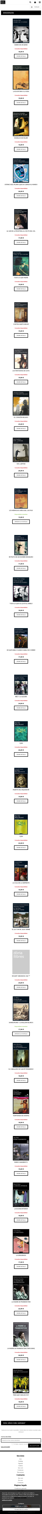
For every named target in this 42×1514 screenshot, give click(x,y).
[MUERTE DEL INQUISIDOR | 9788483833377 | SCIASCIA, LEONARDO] (21, 776)
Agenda (20, 1463)
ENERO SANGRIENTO (21, 1162)
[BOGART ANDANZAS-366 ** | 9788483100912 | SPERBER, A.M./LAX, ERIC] (21, 962)
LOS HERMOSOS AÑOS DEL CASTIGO (21, 510)
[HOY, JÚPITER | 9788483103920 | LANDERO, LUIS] (21, 450)
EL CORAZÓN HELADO (21, 417)
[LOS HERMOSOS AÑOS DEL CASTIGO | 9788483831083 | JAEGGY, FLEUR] (21, 496)
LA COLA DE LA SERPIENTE (21, 883)
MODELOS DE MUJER (21, 138)
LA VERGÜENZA (21, 1255)
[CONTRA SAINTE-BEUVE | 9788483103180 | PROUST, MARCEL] (21, 310)
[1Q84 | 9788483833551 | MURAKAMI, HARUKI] (21, 822)
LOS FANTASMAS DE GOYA (21, 371)
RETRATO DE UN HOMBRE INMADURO (21, 557)
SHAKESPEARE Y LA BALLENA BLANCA (21, 1022)
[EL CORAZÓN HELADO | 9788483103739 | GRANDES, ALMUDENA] (21, 403)
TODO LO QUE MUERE (21, 277)
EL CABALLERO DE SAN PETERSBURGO (21, 1069)
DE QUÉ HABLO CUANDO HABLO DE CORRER (21, 650)
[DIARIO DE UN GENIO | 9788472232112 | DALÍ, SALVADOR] (21, 31)
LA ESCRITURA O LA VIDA (21, 91)
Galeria (20, 1465)
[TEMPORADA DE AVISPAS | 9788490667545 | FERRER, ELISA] (21, 1101)
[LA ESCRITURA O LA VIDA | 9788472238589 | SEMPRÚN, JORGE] (21, 77)
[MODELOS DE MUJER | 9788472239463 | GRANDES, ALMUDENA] (21, 124)
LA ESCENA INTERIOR (21, 1209)
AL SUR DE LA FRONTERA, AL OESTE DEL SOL (21, 231)
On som (20, 1480)
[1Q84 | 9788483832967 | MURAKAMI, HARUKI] (21, 729)
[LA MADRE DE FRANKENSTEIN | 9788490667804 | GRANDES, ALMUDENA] (21, 1288)
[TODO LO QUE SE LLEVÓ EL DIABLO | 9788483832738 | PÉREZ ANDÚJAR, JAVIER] (21, 589)
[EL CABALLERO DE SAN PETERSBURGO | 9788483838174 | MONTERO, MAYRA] (21, 1055)
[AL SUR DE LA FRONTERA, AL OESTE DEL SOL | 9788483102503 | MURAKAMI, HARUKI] (21, 217)
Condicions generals (21, 1488)
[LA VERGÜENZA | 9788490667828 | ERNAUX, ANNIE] (21, 1241)
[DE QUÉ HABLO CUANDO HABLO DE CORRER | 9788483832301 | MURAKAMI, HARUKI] (21, 636)
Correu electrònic (6, 1437)
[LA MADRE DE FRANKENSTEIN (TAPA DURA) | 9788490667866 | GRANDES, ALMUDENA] (21, 1334)
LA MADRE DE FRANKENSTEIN (21, 1302)
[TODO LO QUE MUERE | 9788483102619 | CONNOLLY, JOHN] (21, 263)
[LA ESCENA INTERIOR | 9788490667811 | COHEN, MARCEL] (21, 1195)
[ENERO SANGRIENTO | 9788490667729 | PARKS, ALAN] (21, 1148)
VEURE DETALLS (21, 56)
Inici (20, 1459)
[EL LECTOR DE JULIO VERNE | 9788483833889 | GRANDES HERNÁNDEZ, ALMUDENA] (21, 915)
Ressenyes (20, 1472)
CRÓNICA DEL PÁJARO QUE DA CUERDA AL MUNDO (21, 184)
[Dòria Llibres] (3, 3)
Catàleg (20, 1461)
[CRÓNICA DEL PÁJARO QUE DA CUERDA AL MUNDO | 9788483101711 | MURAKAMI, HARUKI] (21, 170)
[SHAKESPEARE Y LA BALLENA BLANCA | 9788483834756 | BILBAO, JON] (21, 1008)
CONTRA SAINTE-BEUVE (21, 324)
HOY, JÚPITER (21, 464)
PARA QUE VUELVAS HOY (21, 1395)
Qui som (20, 1468)
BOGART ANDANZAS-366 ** (21, 976)
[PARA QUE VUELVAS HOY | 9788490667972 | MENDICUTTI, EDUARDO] (21, 1381)
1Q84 (21, 743)
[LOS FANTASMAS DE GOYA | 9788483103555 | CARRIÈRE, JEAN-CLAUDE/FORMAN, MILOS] (21, 357)
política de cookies (7, 1500)
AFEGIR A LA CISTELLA (21, 521)
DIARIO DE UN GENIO (21, 45)
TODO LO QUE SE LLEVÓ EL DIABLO (21, 603)
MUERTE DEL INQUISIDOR (21, 790)
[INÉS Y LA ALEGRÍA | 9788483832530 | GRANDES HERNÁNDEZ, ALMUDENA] (21, 682)
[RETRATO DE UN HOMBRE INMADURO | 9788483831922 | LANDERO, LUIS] (21, 543)
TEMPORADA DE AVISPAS (21, 1115)
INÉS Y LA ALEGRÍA (21, 696)
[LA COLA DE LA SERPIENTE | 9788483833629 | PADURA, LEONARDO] (21, 869)
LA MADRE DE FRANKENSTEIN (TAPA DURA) (21, 1348)
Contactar (20, 1470)
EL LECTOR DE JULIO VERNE (21, 929)
